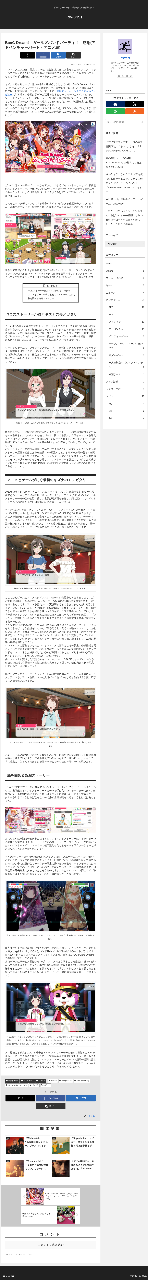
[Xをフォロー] (123, 76)
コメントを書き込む (51, 1244)
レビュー (42, 1081)
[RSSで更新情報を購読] (131, 76)
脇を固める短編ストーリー (41, 298)
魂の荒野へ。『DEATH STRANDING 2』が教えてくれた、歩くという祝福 (125, 162)
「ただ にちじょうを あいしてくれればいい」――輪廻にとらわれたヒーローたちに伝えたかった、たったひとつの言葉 (124, 218)
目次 (46, 285)
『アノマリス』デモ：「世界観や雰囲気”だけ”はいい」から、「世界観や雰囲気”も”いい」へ (124, 146)
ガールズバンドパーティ (17, 1085)
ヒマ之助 (125, 58)
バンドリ (35, 1085)
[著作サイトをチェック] (119, 76)
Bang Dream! (67, 1081)
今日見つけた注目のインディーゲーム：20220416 (124, 201)
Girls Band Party (83, 1081)
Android (54, 1081)
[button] (73, 55)
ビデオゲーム (13, 1081)
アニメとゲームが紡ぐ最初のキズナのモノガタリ (52, 294)
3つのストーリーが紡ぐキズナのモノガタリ (49, 290)
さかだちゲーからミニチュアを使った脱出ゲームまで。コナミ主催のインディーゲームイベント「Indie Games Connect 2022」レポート (124, 183)
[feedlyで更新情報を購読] (127, 76)
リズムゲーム (28, 1081)
